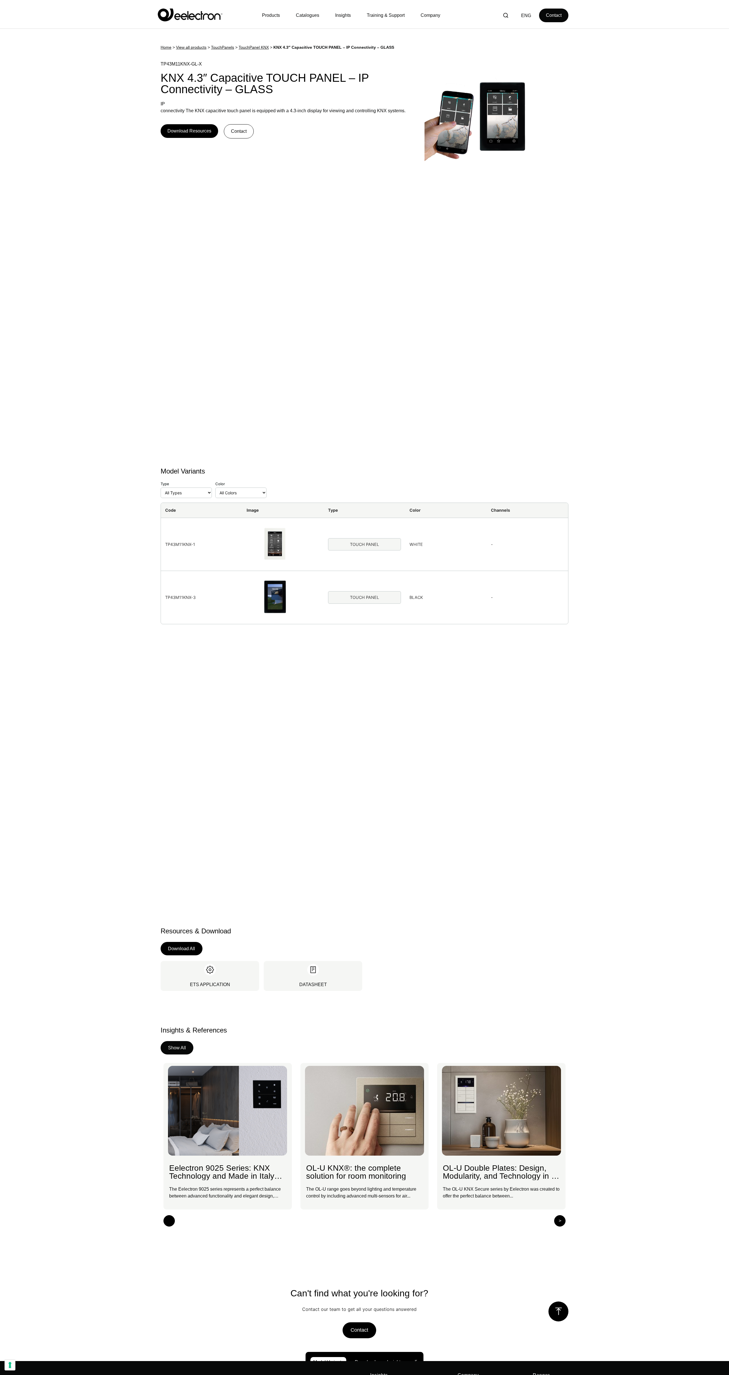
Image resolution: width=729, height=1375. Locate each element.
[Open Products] (272, 15)
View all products (191, 47)
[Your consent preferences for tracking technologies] (10, 1365)
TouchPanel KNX (254, 47)
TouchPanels (222, 47)
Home (166, 47)
